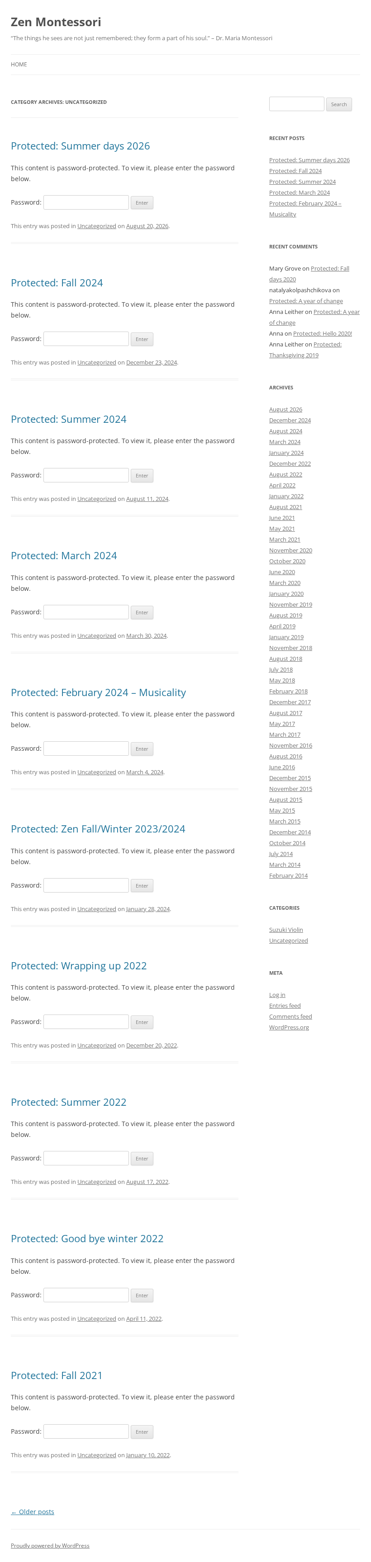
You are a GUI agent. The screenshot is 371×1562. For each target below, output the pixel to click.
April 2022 (282, 485)
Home (19, 64)
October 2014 (287, 843)
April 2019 (282, 626)
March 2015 (284, 821)
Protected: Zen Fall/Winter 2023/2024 (98, 828)
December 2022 (290, 463)
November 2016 (290, 745)
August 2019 (285, 615)
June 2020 (282, 572)
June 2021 (282, 518)
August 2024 (285, 431)
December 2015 (290, 778)
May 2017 (282, 724)
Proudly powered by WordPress (50, 1545)
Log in (277, 995)
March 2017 (284, 734)
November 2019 (290, 604)
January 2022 (286, 496)
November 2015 (290, 789)
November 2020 (290, 550)
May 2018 (282, 680)
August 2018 (285, 659)
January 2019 (286, 637)
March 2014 (284, 865)
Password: (27, 202)
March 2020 (284, 583)
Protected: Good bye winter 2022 (87, 1238)
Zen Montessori (56, 22)
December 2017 (290, 702)
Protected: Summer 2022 (69, 1101)
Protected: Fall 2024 (57, 282)
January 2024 (286, 453)
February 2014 (288, 875)
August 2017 (285, 713)
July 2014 (281, 854)
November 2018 (290, 648)
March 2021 (284, 539)
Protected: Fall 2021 (57, 1375)
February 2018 (288, 691)
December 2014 (290, 832)
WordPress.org (289, 1027)
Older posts (32, 1511)
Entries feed (285, 1005)
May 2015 (282, 810)
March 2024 (284, 442)
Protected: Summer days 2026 (80, 145)
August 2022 (285, 474)
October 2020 (287, 561)
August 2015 (285, 799)
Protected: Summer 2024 (69, 419)
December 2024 (290, 420)
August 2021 (285, 507)
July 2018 (281, 669)
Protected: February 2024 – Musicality (98, 692)
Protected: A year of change (306, 301)
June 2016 (282, 767)
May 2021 (282, 528)
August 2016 (285, 756)
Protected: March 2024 (64, 555)
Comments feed (290, 1016)
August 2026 (285, 409)
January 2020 (286, 593)
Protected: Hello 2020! (322, 333)
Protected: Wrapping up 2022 (79, 965)
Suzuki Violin (286, 930)
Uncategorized (96, 226)
